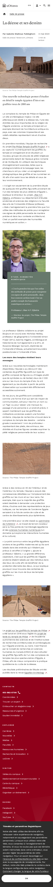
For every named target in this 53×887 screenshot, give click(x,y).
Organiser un (14, 792)
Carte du (11, 783)
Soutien (11, 715)
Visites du (11, 774)
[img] (10, 5)
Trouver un (11, 701)
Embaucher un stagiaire (17, 706)
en (29, 5)
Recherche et (14, 754)
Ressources (13, 711)
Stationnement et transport (20, 779)
